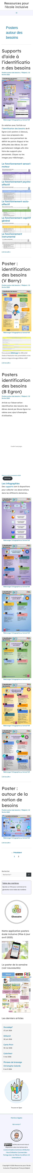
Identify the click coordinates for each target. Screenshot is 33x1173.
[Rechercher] (28, 875)
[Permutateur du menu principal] (16, 13)
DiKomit (7, 1036)
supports (10, 486)
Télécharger (7, 478)
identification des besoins (14, 128)
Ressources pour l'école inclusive (16, 5)
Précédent (16, 852)
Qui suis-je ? (16, 1124)
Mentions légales (16, 1118)
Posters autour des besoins (11, 72)
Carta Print (8, 1044)
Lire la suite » (6, 252)
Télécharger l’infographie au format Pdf (16, 120)
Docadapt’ (8, 1027)
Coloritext (8, 1053)
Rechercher (6, 871)
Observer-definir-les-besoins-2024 (11, 475)
